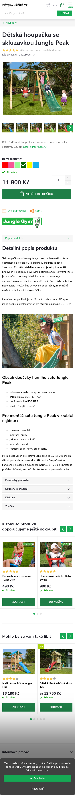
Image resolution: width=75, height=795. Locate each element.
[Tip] (56, 661)
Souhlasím (39, 778)
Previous (63, 529)
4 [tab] (41, 719)
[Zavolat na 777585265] (48, 5)
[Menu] (70, 5)
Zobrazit (18, 602)
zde (46, 770)
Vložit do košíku (39, 194)
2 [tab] (37, 614)
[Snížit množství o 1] (68, 182)
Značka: (30, 222)
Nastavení (37, 789)
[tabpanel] (19, 572)
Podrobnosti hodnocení (48, 50)
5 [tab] (44, 719)
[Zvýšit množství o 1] (68, 177)
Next (70, 529)
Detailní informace (33, 147)
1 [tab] (34, 614)
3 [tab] (41, 614)
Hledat (64, 13)
